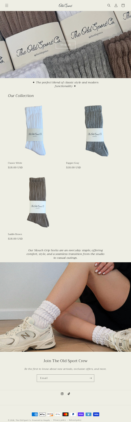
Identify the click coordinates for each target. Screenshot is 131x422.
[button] (6, 5)
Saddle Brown (15, 234)
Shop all (66, 44)
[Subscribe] (90, 378)
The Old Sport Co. (24, 420)
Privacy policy (59, 420)
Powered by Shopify (41, 420)
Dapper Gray (72, 163)
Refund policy (75, 420)
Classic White (15, 163)
